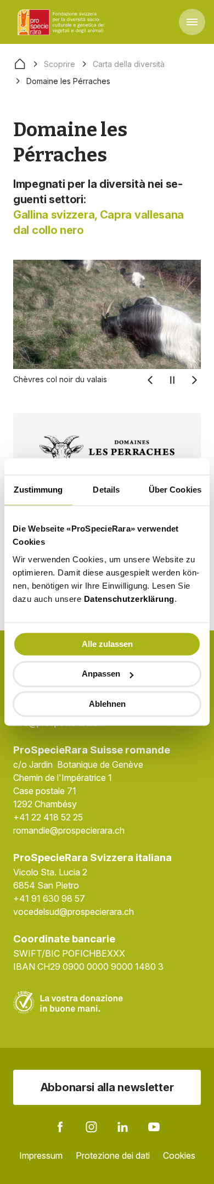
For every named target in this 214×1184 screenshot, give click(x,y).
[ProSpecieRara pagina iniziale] (63, 22)
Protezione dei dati (113, 1155)
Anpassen (101, 674)
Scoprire (59, 64)
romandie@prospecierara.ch (69, 830)
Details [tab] (106, 489)
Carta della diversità (129, 64)
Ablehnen (107, 703)
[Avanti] (194, 380)
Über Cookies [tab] (175, 489)
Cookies (179, 1155)
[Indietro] (150, 380)
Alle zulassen (107, 644)
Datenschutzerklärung (129, 599)
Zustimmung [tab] (38, 489)
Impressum (41, 1155)
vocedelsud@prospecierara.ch (73, 911)
